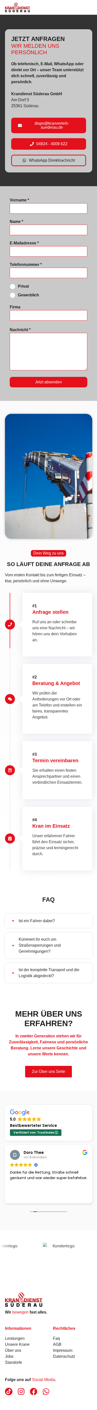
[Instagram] (21, 1391)
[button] (48, 921)
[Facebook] (33, 1391)
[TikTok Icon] (8, 1391)
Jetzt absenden (48, 382)
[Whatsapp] (46, 1391)
